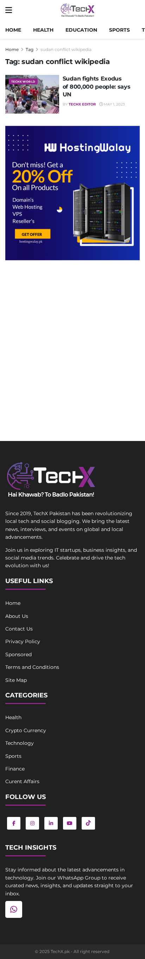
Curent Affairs (22, 781)
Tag (29, 49)
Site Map (16, 680)
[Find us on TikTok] (88, 823)
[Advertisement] (72, 343)
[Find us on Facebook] (13, 823)
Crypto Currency (25, 730)
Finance (15, 769)
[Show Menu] (8, 10)
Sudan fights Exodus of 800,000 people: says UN (97, 86)
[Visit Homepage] (77, 11)
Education (81, 30)
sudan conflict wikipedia (66, 49)
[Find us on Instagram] (32, 823)
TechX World (23, 81)
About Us (16, 616)
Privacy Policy (22, 641)
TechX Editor (82, 104)
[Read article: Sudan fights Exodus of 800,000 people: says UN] (32, 94)
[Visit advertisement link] (72, 193)
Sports (119, 30)
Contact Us (19, 629)
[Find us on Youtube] (69, 823)
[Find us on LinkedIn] (51, 823)
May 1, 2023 (114, 104)
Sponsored (18, 654)
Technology (19, 743)
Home (13, 30)
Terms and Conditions (32, 667)
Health (43, 30)
